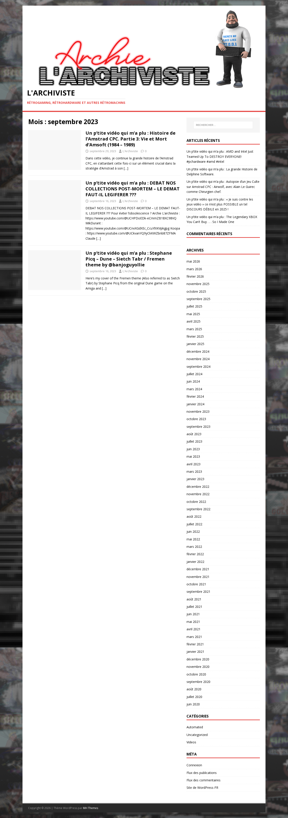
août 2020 (194, 689)
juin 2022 (193, 531)
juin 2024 (193, 381)
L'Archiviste (130, 151)
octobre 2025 (196, 291)
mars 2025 (194, 329)
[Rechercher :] (223, 125)
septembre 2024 (198, 366)
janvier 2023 (195, 479)
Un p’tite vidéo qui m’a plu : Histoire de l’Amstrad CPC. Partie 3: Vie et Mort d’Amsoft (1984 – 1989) (131, 139)
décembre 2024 (198, 351)
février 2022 (195, 554)
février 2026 (195, 276)
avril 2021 (193, 629)
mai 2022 (193, 539)
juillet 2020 (194, 697)
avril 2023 (193, 464)
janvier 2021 (195, 651)
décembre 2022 (198, 486)
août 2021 (194, 599)
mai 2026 (193, 261)
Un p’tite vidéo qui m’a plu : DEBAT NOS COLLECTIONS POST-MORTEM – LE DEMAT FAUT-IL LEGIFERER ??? (133, 189)
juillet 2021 (194, 606)
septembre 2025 (198, 299)
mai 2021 (193, 622)
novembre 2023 (198, 411)
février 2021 (195, 644)
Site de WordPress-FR (202, 787)
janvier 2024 (195, 404)
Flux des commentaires (203, 780)
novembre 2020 (198, 666)
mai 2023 (193, 456)
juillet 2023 (194, 441)
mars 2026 (194, 269)
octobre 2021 (196, 584)
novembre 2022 (198, 494)
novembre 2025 (198, 284)
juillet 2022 (194, 524)
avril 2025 (193, 321)
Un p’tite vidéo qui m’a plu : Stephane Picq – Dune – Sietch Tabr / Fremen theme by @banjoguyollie (129, 259)
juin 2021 (193, 614)
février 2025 (195, 336)
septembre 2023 (198, 426)
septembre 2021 (198, 591)
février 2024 (195, 396)
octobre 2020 (196, 674)
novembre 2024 (198, 359)
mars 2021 (194, 637)
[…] (126, 168)
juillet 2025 (194, 306)
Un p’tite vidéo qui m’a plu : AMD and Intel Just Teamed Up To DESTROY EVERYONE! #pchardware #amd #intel (220, 156)
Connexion (194, 765)
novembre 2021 (198, 577)
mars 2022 (194, 546)
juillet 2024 (194, 374)
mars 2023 (194, 471)
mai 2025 (193, 314)
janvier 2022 (195, 561)
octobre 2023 (196, 419)
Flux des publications (202, 773)
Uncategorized (197, 735)
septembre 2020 (198, 682)
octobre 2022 (196, 501)
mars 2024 (194, 389)
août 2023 (194, 434)
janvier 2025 (195, 344)
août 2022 (194, 516)
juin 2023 (193, 449)
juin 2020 (193, 704)
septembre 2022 (198, 509)
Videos (191, 742)
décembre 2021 (198, 569)
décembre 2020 (198, 659)
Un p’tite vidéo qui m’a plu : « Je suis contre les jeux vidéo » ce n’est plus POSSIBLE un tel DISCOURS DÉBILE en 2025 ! (220, 204)
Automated (195, 727)
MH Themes (90, 808)
